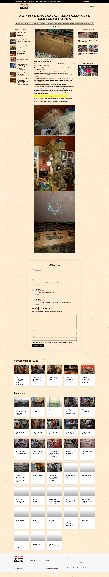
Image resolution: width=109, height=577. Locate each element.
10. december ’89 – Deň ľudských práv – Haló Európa (21, 412)
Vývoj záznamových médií (20, 546)
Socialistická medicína (36, 500)
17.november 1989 (43, 23)
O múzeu (44, 6)
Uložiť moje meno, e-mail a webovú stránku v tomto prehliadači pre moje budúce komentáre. (53, 342)
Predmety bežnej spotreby (93, 54)
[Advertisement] (13, 270)
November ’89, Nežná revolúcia (21, 452)
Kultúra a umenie (63, 23)
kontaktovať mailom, (71, 560)
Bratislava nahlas (54, 410)
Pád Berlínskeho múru (87, 452)
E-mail (33, 336)
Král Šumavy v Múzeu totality (23, 46)
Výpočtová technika (85, 521)
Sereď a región (86, 475)
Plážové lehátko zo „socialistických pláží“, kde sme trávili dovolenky (23, 66)
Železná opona (37, 544)
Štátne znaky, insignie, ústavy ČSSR (87, 501)
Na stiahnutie (59, 1)
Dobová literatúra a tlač (38, 433)
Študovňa (25, 1)
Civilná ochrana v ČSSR (82, 54)
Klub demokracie (18, 1)
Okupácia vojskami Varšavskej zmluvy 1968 (83, 23)
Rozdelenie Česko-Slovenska (82, 41)
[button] (50, 26)
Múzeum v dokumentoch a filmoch (42, 1)
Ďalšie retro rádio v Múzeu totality (22, 73)
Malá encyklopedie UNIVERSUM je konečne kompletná (23, 34)
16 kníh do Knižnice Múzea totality (22, 52)
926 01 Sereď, (48, 560)
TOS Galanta (20, 520)
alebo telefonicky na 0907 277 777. (69, 561)
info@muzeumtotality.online (35, 561)
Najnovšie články (20, 30)
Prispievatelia (53, 1)
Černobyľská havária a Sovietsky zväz (70, 411)
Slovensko (48, 561)
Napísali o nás (31, 1)
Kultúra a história (55, 23)
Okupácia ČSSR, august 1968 (71, 452)
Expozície (51, 6)
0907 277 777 (32, 560)
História (49, 23)
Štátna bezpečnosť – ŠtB (71, 500)
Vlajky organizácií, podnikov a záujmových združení (69, 524)
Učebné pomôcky (93, 40)
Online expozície (88, 30)
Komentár (34, 314)
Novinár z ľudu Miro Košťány (37, 452)
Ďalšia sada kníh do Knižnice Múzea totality (23, 40)
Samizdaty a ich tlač (70, 476)
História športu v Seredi (54, 433)
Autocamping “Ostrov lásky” (37, 410)
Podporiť (69, 6)
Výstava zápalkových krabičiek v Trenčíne (22, 58)
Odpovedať (37, 274)
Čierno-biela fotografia (20, 433)
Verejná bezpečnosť (52, 521)
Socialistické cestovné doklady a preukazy (54, 501)
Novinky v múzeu (60, 6)
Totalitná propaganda (36, 521)
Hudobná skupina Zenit (70, 433)
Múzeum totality (70, 23)
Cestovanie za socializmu (86, 410)
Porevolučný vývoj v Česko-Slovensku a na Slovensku (53, 478)
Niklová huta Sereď (86, 433)
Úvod (38, 6)
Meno (33, 330)
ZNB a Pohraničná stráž (54, 545)
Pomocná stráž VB (37, 476)
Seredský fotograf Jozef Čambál (20, 501)
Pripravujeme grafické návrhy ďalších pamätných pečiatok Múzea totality (23, 81)
